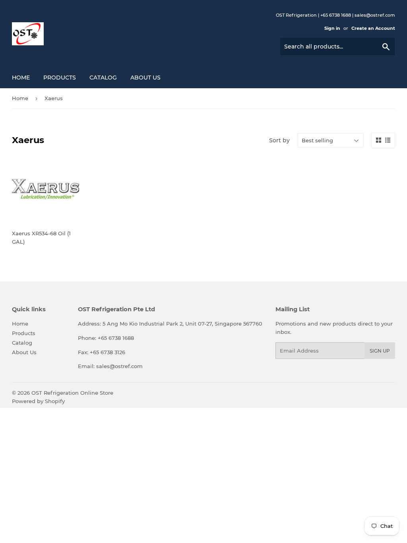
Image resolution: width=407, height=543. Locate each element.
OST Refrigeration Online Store (72, 393)
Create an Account (373, 28)
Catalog (103, 77)
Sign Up (380, 351)
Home (21, 77)
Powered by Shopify (38, 401)
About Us (145, 77)
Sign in (332, 28)
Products (59, 77)
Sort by (279, 140)
